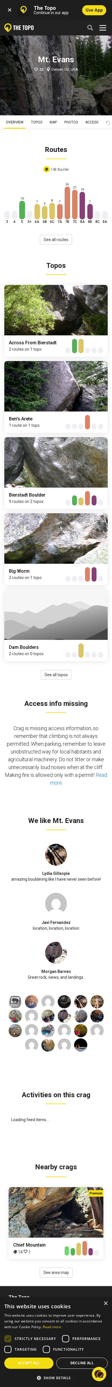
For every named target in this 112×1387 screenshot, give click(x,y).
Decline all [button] (82, 1362)
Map (53, 122)
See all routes (56, 239)
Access (91, 122)
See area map (56, 1272)
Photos (71, 122)
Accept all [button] (29, 1362)
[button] (56, 1377)
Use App (94, 10)
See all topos (56, 674)
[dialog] (56, 1342)
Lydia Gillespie (56, 873)
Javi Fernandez (56, 922)
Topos (36, 122)
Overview (15, 122)
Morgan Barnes (56, 971)
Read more (52, 1326)
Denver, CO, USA (64, 69)
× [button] (105, 1303)
